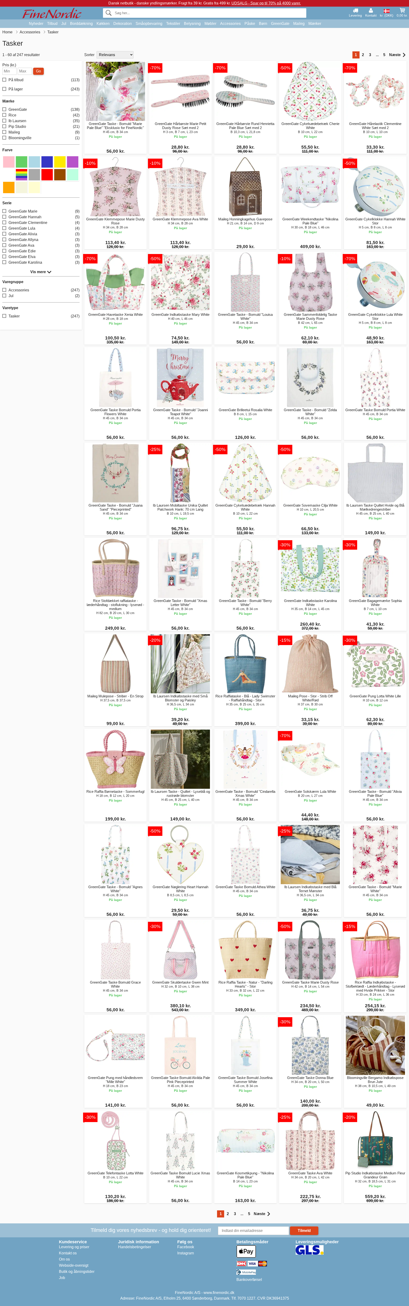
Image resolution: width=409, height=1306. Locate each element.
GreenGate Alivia (44, 234)
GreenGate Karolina (44, 262)
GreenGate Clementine (44, 223)
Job (62, 1278)
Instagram (185, 1253)
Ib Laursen (44, 121)
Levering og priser (74, 1247)
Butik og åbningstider (76, 1272)
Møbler (210, 24)
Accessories (230, 24)
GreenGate (280, 24)
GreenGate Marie (44, 211)
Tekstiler (173, 24)
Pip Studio (44, 127)
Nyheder (36, 24)
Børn (263, 24)
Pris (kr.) (9, 65)
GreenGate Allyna (44, 240)
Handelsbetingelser (134, 1247)
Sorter (89, 55)
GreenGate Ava (44, 245)
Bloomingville (44, 138)
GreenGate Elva (44, 257)
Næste (395, 55)
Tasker (44, 316)
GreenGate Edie (44, 251)
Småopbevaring (149, 24)
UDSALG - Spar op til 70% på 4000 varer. (266, 3)
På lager (44, 89)
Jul (63, 24)
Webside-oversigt (73, 1265)
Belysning (192, 24)
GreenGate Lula (44, 228)
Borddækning (81, 24)
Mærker (314, 24)
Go (38, 71)
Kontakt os (68, 1253)
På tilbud (44, 80)
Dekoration (122, 24)
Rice (44, 115)
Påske (250, 24)
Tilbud (52, 24)
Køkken (103, 24)
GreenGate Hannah (44, 217)
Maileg (299, 24)
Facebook (185, 1247)
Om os (64, 1259)
